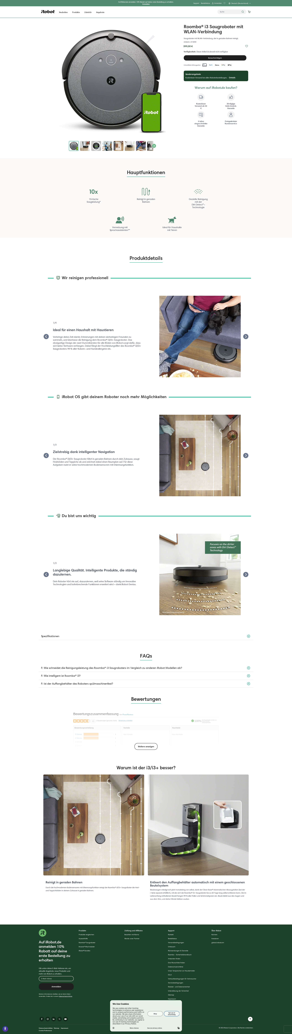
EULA (170, 975)
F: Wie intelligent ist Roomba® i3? (60, 675)
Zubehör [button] (88, 12)
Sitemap (171, 995)
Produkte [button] (76, 12)
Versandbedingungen (176, 943)
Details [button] (232, 77)
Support (196, 3)
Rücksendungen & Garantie (178, 951)
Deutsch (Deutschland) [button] (239, 3)
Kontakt (170, 935)
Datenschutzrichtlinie (65, 996)
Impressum (172, 999)
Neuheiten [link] (63, 12)
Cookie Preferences (45, 1030)
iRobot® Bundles (84, 951)
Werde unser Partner (131, 939)
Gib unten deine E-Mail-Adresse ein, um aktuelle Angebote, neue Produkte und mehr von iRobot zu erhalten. (55, 971)
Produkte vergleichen (86, 935)
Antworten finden (174, 959)
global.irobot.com (217, 943)
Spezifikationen (50, 636)
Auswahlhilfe (83, 939)
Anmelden (146, 4)
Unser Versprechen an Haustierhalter (181, 971)
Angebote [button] (100, 12)
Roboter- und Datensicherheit (179, 987)
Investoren (215, 939)
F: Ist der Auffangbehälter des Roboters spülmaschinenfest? (77, 683)
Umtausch (171, 947)
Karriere (214, 935)
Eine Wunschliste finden (176, 963)
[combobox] (231, 11)
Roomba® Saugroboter (87, 943)
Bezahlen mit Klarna (131, 935)
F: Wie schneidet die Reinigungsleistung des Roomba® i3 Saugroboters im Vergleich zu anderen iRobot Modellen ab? (111, 667)
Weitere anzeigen (146, 746)
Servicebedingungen (175, 983)
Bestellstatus (205, 3)
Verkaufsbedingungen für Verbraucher (182, 979)
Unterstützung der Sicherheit (178, 991)
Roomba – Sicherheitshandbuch (180, 955)
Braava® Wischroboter (87, 947)
